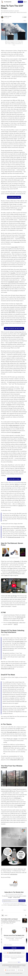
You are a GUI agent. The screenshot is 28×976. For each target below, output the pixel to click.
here (16, 596)
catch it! (16, 624)
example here (20, 805)
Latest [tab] (6, 915)
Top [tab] (2, 915)
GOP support (12, 311)
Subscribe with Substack (15, 952)
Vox (8, 363)
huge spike (17, 242)
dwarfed (9, 404)
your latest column (19, 641)
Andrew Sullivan (7, 16)
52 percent (18, 321)
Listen (25, 17)
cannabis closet (4, 94)
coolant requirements (14, 425)
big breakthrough (16, 432)
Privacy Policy (14, 958)
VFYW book (17, 798)
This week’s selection (12, 732)
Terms (10, 966)
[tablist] (4, 915)
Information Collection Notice (16, 957)
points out (10, 389)
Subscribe (20, 1)
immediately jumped (13, 282)
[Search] (25, 915)
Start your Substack (10, 970)
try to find (14, 290)
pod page (9, 665)
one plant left (6, 285)
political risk (24, 334)
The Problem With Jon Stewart (9, 919)
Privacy (23, 965)
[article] (14, 922)
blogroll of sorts (7, 746)
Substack (19, 209)
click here (17, 484)
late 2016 (13, 273)
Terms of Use (20, 955)
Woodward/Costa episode (14, 537)
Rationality (17, 561)
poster (6, 575)
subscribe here (13, 874)
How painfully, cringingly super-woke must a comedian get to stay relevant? (10, 921)
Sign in (25, 1)
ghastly (15, 739)
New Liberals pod (13, 622)
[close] (24, 930)
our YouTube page (13, 572)
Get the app (20, 970)
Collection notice (15, 966)
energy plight (14, 247)
